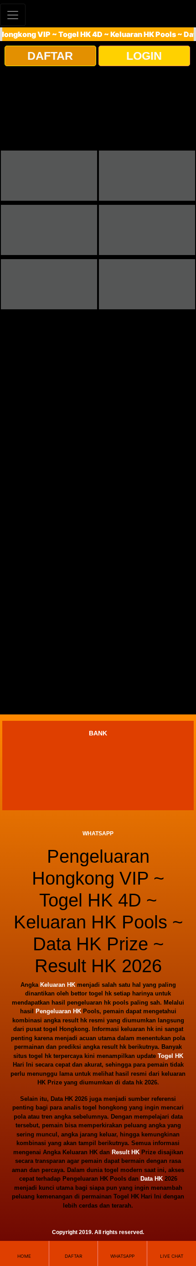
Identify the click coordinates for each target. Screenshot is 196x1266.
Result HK (125, 1152)
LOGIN (144, 55)
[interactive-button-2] (147, 176)
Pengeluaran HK (58, 1011)
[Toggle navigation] (13, 15)
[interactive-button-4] (147, 230)
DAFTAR (50, 55)
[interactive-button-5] (49, 284)
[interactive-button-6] (147, 284)
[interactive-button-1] (49, 176)
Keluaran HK (57, 984)
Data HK (151, 1178)
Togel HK (170, 1055)
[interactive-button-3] (49, 230)
